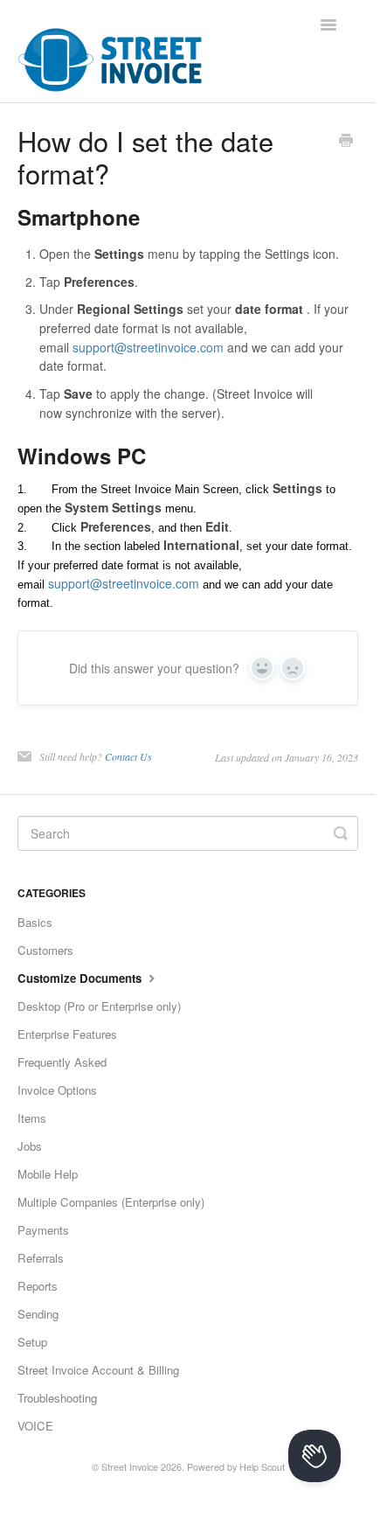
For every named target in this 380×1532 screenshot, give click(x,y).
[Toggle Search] (341, 833)
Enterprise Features (67, 1034)
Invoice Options (57, 1090)
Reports (37, 1286)
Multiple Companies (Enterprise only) (110, 1202)
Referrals (40, 1258)
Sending (38, 1314)
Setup (32, 1342)
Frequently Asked (62, 1062)
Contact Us (128, 756)
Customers (45, 950)
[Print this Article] (346, 141)
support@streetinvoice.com (148, 347)
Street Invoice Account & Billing (98, 1369)
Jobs (29, 1146)
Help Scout (262, 1466)
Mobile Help (47, 1174)
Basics (34, 922)
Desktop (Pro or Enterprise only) (99, 1006)
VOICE (35, 1425)
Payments (43, 1230)
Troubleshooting (57, 1397)
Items (31, 1118)
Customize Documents (81, 978)
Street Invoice (129, 1466)
